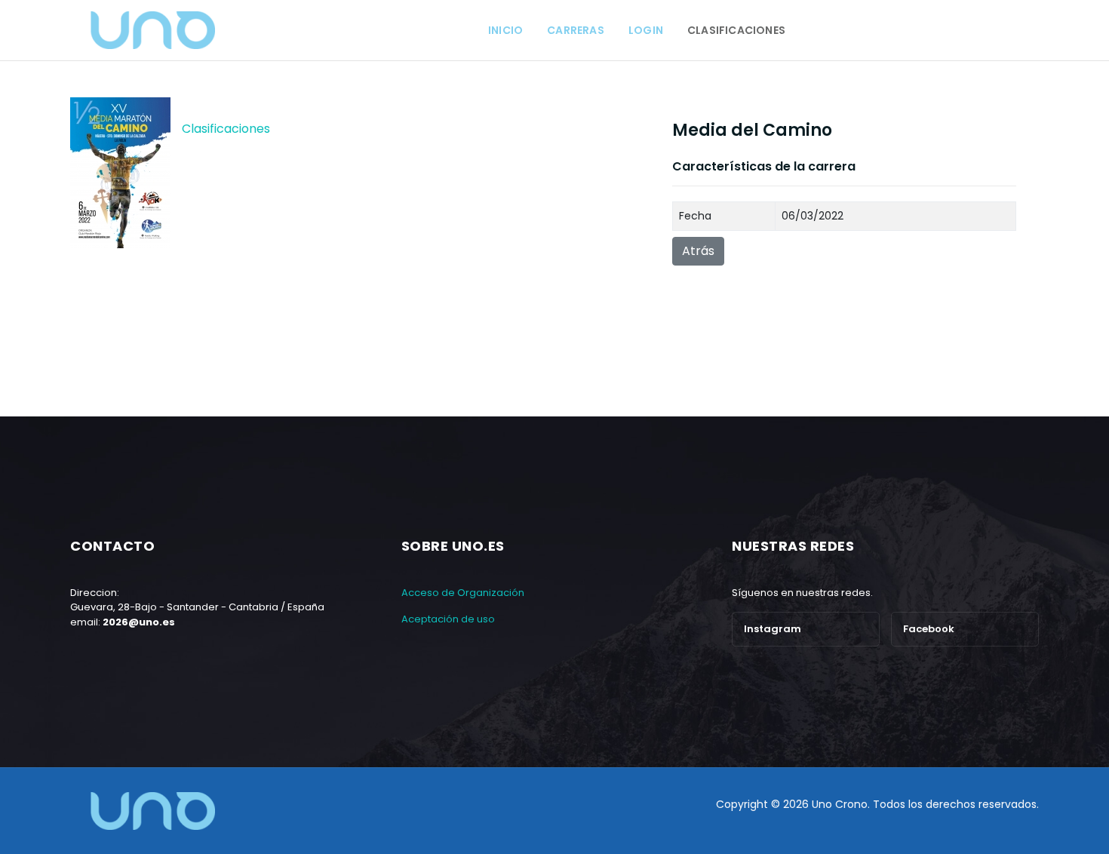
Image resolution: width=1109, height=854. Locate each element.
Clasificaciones (226, 128)
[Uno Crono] (152, 30)
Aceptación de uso (448, 619)
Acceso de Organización (462, 592)
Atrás (698, 251)
